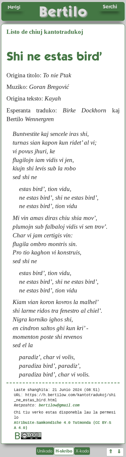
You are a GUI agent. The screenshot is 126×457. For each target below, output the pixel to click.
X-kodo (82, 451)
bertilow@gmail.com (59, 405)
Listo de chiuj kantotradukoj (44, 31)
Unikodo (44, 451)
